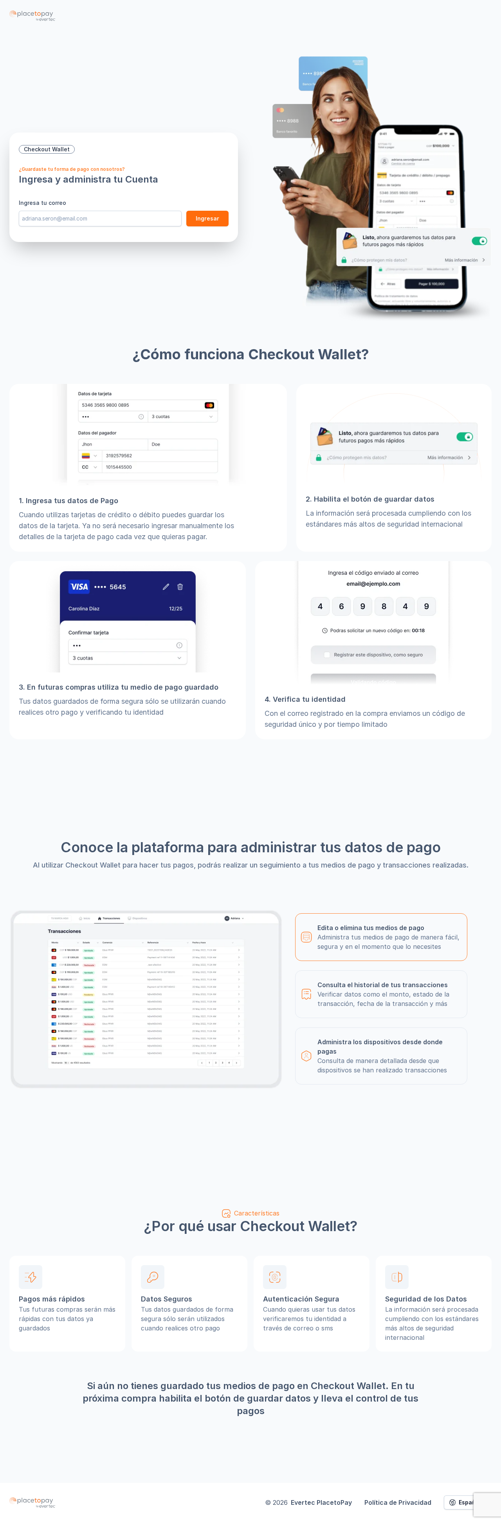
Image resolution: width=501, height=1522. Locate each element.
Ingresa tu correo (42, 202)
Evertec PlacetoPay (321, 1502)
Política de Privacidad (397, 1502)
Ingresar (207, 218)
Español (470, 1502)
